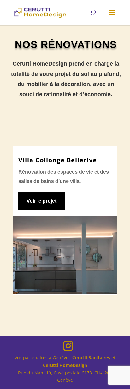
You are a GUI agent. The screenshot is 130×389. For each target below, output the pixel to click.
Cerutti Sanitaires (91, 358)
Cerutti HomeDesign (65, 365)
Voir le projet (41, 201)
